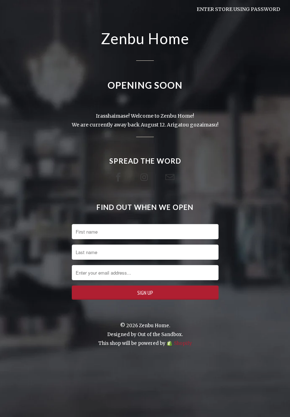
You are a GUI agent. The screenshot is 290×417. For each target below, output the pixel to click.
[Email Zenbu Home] (171, 177)
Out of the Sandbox (160, 334)
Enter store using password (238, 9)
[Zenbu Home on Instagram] (145, 177)
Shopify (183, 343)
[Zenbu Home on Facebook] (119, 177)
